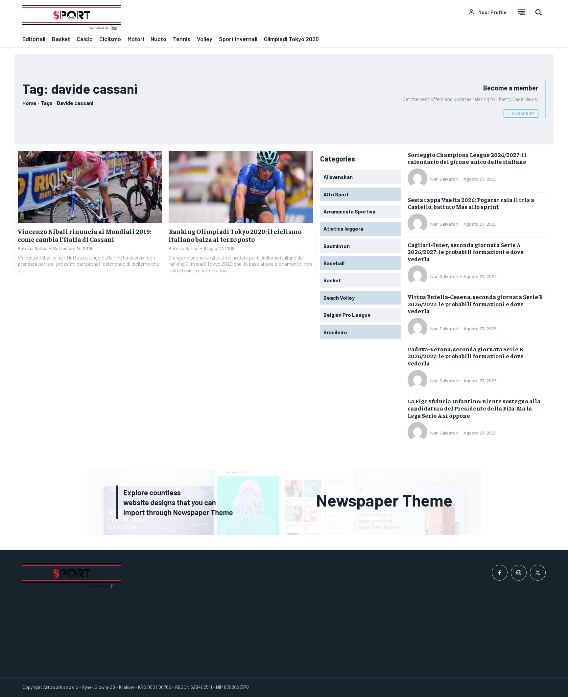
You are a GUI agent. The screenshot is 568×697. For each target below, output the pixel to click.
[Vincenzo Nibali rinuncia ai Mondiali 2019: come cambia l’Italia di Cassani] (90, 187)
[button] (538, 12)
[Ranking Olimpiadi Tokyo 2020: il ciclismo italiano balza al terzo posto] (241, 187)
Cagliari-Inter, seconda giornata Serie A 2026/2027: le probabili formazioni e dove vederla (466, 251)
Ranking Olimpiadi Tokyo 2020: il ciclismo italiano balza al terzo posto (235, 235)
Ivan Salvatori (444, 179)
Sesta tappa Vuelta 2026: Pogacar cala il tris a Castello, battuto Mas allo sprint (471, 203)
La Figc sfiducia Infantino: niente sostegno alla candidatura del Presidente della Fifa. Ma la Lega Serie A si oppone (474, 408)
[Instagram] (519, 573)
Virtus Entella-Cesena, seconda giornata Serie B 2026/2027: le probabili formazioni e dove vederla (475, 303)
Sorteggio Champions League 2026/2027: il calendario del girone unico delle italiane (467, 158)
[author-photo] (418, 178)
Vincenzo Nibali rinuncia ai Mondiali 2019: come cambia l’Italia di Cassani (84, 235)
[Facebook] (500, 573)
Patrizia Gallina (33, 248)
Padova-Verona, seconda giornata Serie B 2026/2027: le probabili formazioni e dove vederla (466, 356)
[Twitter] (538, 573)
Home (29, 103)
